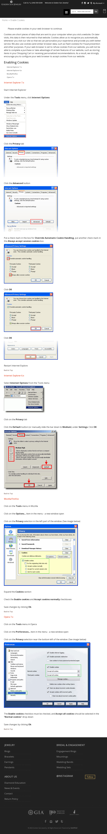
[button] (104, 11)
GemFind (74, 828)
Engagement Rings (66, 751)
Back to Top (8, 370)
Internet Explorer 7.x (14, 67)
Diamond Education (15, 782)
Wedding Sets (64, 767)
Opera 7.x (10, 77)
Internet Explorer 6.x (14, 70)
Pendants (9, 767)
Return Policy (11, 798)
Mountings (62, 756)
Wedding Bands (65, 761)
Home (5, 20)
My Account (98, 3)
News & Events (12, 788)
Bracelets (9, 756)
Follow (90, 777)
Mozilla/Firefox (12, 74)
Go (96, 11)
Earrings (8, 761)
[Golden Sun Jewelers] (11, 2)
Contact (8, 793)
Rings (7, 751)
